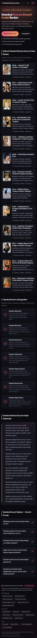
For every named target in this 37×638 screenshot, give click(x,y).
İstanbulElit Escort (20, 596)
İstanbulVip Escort (7, 596)
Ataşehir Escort (19, 618)
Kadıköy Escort (7, 611)
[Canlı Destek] (28, 3)
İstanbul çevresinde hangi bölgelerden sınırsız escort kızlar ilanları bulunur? (14, 571)
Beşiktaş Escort (26, 611)
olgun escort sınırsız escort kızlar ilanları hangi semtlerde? (15, 551)
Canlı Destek (8, 627)
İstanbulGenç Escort (23, 602)
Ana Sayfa (5, 624)
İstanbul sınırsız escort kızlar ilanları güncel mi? (16, 561)
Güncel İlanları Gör (10, 34)
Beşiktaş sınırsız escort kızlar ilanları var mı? (16, 523)
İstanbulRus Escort (8, 599)
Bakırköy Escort (30, 615)
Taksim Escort (6, 615)
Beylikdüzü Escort (7, 618)
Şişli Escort (16, 611)
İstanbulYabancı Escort (9, 602)
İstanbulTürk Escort (20, 599)
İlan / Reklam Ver (27, 624)
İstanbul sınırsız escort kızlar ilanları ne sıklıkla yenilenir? (16, 542)
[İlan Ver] (23, 3)
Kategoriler (26, 34)
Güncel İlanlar (14, 624)
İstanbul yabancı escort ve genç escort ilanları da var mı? (14, 532)
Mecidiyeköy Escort (18, 615)
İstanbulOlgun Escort (8, 605)
